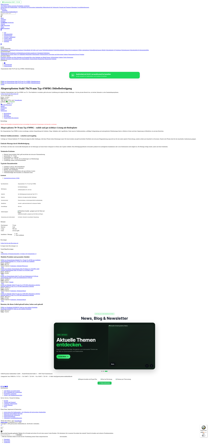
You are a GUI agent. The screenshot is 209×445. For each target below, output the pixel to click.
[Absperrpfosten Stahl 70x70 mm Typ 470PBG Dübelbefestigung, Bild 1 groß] (20, 81)
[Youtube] (6, 386)
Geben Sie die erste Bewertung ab (9, 94)
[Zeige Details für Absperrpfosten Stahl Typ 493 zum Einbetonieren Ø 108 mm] (19, 276)
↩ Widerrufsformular (104, 383)
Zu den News (62, 356)
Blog (2, 9)
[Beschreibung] (3, 267)
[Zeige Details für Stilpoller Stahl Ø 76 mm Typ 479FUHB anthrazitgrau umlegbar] (20, 293)
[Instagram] (2, 386)
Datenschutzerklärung (53, 436)
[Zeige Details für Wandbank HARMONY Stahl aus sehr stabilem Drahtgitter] (19, 307)
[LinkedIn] (7, 386)
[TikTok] (4, 386)
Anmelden (19, 434)
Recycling (32, 57)
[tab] (7, 439)
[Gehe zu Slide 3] (106, 371)
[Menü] (206, 426)
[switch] (203, 436)
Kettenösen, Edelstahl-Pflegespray (19, 266)
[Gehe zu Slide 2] (103, 371)
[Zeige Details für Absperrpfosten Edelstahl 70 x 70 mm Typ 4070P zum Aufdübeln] (20, 260)
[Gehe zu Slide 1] (101, 371)
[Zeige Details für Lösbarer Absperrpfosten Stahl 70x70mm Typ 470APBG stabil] (20, 269)
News (4, 9)
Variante (11, 282)
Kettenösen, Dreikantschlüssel (18, 291)
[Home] (4, 63)
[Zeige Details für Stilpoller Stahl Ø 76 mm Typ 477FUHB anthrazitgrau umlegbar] (20, 285)
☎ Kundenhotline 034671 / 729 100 (11, 2)
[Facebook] (1, 386)
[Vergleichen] (2, 267)
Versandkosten (18, 100)
